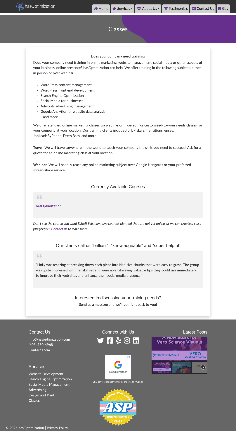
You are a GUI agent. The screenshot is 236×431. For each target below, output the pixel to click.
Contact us (59, 229)
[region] (179, 355)
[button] (162, 367)
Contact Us (205, 9)
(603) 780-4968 (41, 345)
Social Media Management (49, 384)
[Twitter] (101, 342)
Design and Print (41, 395)
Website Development (46, 374)
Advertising (37, 390)
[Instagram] (128, 342)
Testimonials (178, 9)
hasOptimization (49, 206)
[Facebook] (111, 342)
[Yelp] (119, 342)
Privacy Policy (57, 428)
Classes (34, 401)
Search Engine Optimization (50, 379)
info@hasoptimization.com (49, 339)
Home (103, 9)
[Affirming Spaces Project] (118, 407)
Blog (225, 9)
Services (123, 9)
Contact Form (39, 350)
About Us (149, 9)
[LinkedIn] (136, 342)
